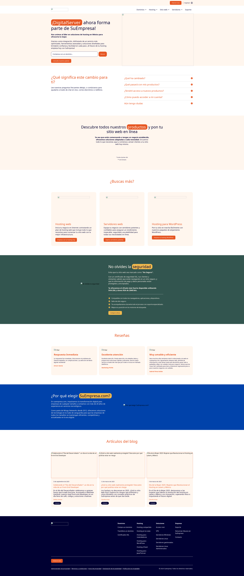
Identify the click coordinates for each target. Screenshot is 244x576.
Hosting (152, 9)
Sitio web (163, 9)
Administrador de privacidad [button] (60, 569)
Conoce (57, 503)
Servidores (176, 9)
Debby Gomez (57, 499)
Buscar (103, 54)
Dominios (140, 9)
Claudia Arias (105, 499)
